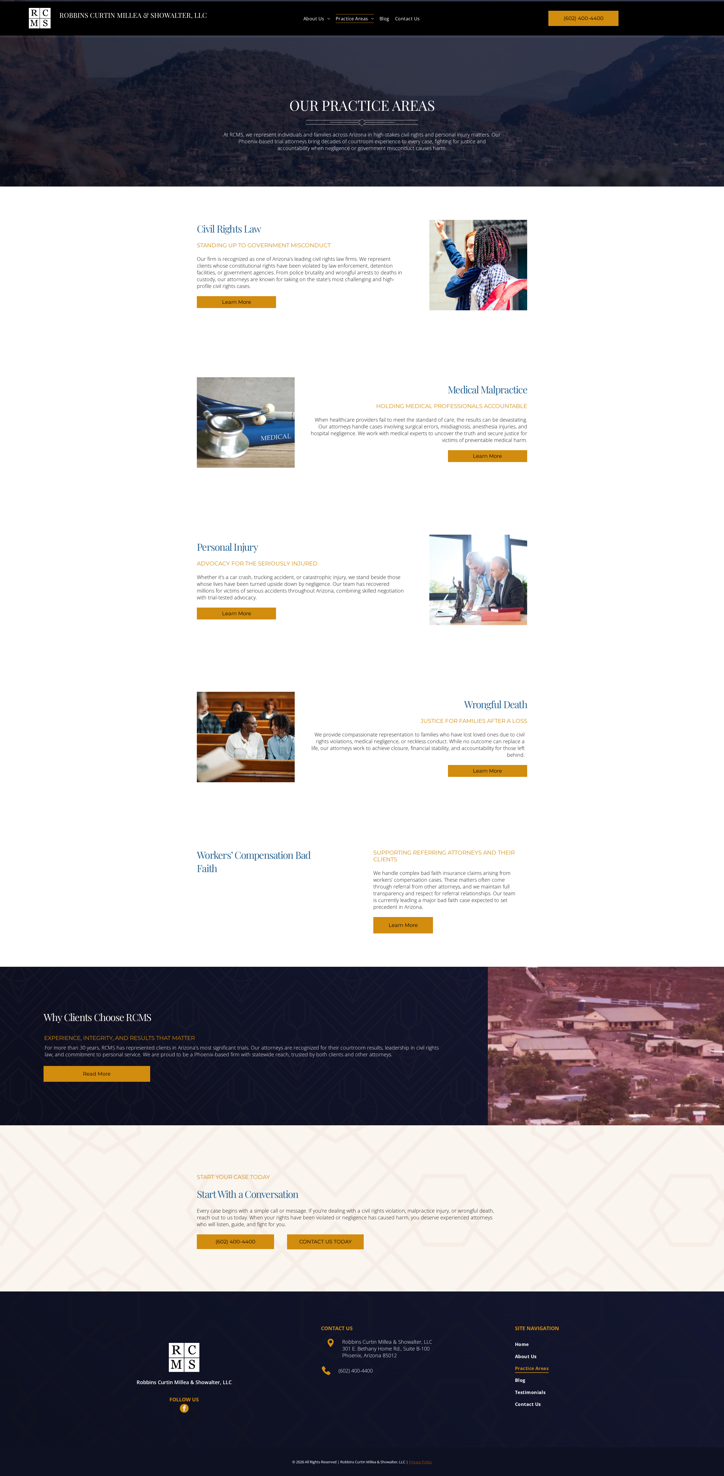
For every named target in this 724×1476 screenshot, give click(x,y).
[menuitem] (317, 18)
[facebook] (184, 1409)
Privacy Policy (420, 1461)
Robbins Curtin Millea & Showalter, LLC (133, 14)
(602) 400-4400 (356, 1370)
